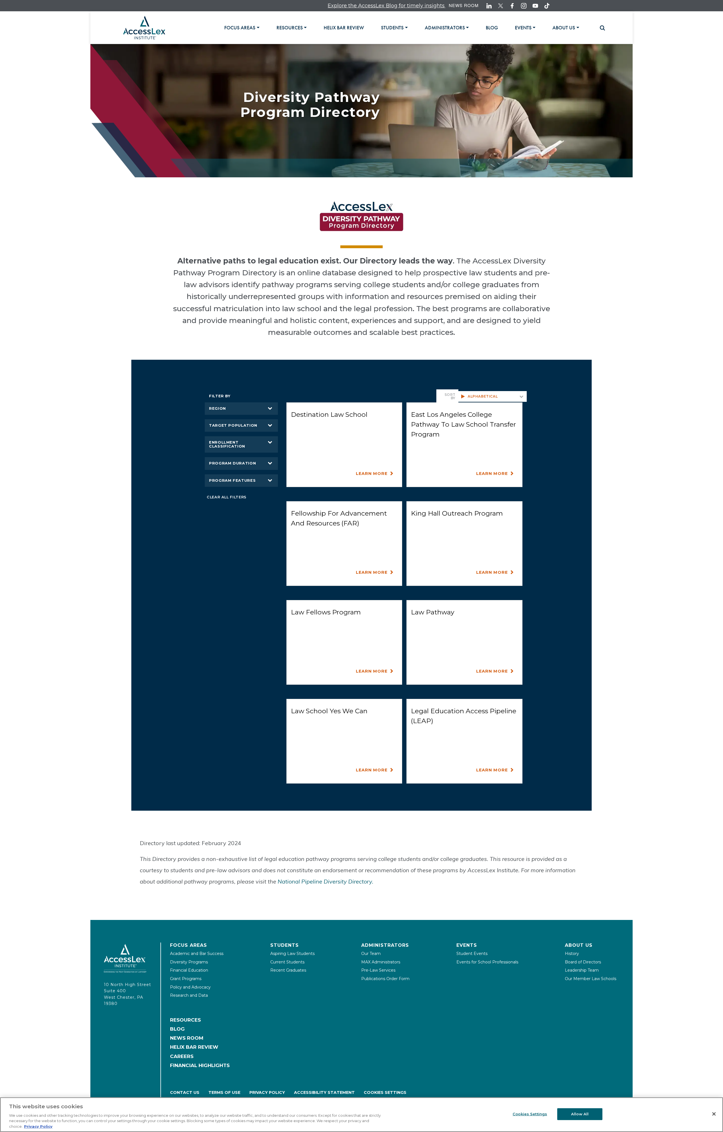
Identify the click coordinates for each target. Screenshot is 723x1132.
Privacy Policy (267, 1092)
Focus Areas (188, 945)
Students (284, 945)
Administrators (385, 945)
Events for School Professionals (487, 962)
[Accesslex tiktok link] (547, 6)
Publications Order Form (385, 978)
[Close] (714, 1114)
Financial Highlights (200, 1065)
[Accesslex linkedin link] (489, 6)
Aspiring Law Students (292, 953)
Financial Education (189, 970)
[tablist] (409, 27)
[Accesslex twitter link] (500, 6)
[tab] (241, 28)
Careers (181, 1056)
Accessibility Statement (324, 1092)
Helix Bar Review (194, 1047)
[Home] (144, 27)
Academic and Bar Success (196, 953)
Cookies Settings (385, 1092)
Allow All (580, 1114)
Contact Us (184, 1092)
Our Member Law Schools (590, 978)
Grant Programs (185, 978)
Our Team (371, 953)
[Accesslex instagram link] (523, 6)
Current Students (287, 962)
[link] (344, 27)
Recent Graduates (288, 970)
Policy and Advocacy (190, 987)
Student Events (471, 953)
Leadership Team (582, 970)
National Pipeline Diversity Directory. (325, 881)
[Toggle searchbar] (600, 27)
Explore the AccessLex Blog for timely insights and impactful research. (366, 6)
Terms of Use (224, 1092)
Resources (185, 1020)
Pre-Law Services (378, 970)
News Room (464, 5)
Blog (177, 1029)
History (572, 953)
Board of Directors (583, 962)
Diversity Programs (189, 962)
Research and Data (189, 995)
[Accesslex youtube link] (535, 6)
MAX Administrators (380, 962)
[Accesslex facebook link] (512, 6)
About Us (579, 945)
